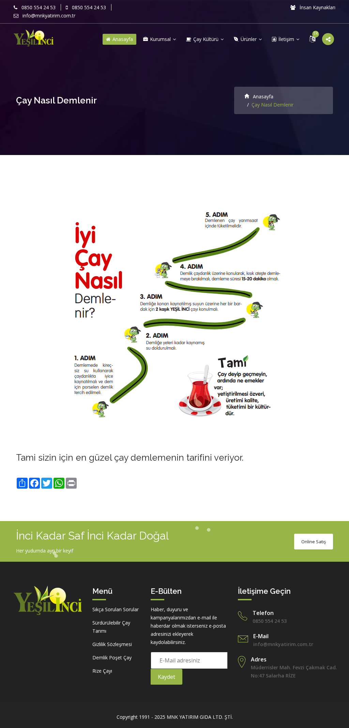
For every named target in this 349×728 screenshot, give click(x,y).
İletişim (286, 39)
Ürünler (248, 39)
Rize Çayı (102, 671)
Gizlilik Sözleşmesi (112, 644)
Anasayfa (122, 39)
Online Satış (313, 541)
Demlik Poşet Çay (112, 657)
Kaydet (166, 677)
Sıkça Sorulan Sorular (115, 609)
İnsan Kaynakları (316, 7)
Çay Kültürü (206, 39)
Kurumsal (160, 39)
